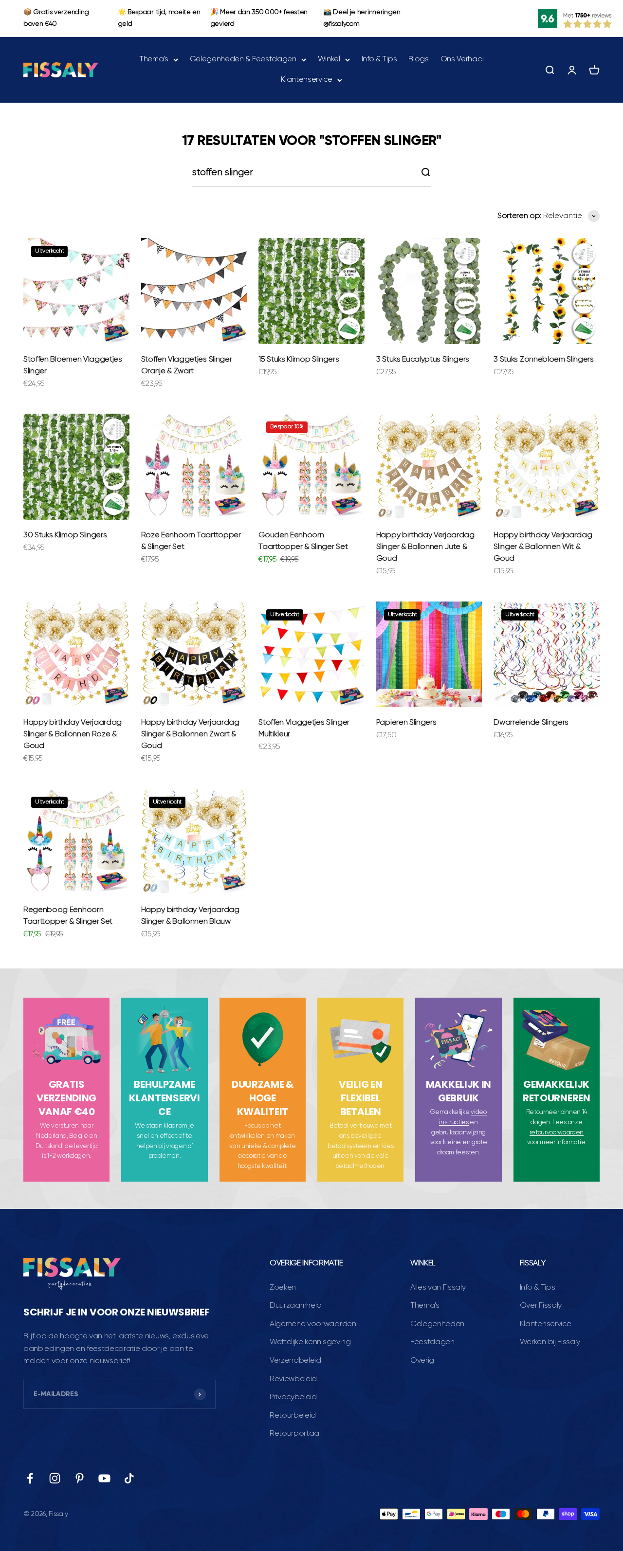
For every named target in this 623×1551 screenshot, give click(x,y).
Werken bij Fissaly (550, 1342)
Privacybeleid (293, 1397)
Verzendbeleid (295, 1361)
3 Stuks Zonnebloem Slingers (543, 360)
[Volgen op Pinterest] (79, 1478)
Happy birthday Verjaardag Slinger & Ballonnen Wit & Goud (543, 547)
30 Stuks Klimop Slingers (65, 535)
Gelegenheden (437, 1324)
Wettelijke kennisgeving (310, 1342)
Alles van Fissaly (438, 1288)
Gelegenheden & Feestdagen (243, 59)
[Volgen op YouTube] (104, 1478)
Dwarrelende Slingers (531, 723)
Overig (422, 1361)
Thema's (153, 59)
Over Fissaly (541, 1306)
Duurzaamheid (296, 1306)
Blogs (418, 59)
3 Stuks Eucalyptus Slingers (422, 360)
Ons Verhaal (462, 59)
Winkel (329, 59)
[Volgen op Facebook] (30, 1478)
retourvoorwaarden (557, 1133)
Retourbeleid (293, 1416)
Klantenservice (306, 79)
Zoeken (283, 1288)
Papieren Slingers (406, 723)
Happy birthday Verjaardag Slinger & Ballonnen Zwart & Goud (190, 734)
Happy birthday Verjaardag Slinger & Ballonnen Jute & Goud (425, 547)
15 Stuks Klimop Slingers (298, 360)
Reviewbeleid (293, 1379)
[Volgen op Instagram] (54, 1478)
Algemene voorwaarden (313, 1324)
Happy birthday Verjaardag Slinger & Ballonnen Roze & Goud (72, 734)
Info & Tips (379, 59)
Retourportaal (295, 1434)
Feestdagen (432, 1342)
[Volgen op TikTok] (129, 1478)
